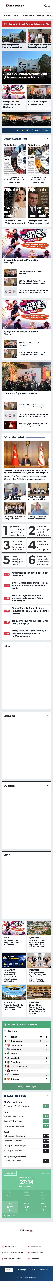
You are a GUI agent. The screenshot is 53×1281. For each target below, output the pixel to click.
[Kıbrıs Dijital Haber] (15, 6)
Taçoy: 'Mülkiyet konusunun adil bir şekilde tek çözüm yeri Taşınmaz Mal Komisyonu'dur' (17, 532)
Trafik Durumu (35, 1247)
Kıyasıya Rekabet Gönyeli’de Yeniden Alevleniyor (12, 943)
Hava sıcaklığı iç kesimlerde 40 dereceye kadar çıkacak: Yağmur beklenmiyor (28, 598)
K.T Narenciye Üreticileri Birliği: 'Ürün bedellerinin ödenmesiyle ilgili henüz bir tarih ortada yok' (43, 532)
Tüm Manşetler (36, 1253)
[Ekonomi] (48, 716)
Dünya (14, 556)
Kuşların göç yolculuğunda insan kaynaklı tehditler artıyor (43, 562)
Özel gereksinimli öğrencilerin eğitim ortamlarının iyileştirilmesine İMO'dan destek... (30, 633)
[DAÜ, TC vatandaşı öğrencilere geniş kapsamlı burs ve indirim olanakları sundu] (39, 928)
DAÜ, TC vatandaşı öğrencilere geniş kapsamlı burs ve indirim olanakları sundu (30, 585)
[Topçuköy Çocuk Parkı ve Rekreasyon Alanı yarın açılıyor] (14, 992)
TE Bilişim (32, 1277)
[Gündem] (48, 786)
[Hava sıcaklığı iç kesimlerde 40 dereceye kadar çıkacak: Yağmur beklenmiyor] (14, 960)
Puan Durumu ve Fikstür (13, 1253)
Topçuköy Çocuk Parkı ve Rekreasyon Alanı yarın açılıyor (13, 1007)
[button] (49, 118)
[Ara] (45, 6)
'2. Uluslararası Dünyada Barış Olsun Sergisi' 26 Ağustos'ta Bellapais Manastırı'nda (18, 547)
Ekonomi (9, 716)
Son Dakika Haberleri (12, 1259)
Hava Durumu (10, 1247)
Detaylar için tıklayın (26, 1087)
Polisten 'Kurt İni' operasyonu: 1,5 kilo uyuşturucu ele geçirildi (43, 547)
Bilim (7, 646)
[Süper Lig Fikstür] (48, 1096)
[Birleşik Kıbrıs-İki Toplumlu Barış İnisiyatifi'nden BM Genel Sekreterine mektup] (39, 992)
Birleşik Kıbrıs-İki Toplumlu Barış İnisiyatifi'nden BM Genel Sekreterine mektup (30, 611)
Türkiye (40, 15)
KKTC (16, 15)
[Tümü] (48, 139)
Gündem (6, 15)
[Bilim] (48, 646)
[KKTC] (48, 855)
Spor (6, 938)
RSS (10, 1270)
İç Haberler (14, 527)
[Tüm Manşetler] (48, 437)
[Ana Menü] (49, 6)
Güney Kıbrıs (27, 15)
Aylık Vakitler (10, 1215)
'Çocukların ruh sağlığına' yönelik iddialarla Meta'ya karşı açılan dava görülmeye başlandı (17, 562)
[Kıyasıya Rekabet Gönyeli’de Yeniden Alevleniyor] (14, 928)
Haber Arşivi (35, 1259)
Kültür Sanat (17, 541)
